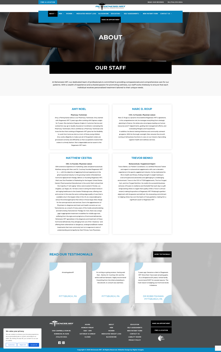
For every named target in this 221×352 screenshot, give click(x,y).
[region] (22, 338)
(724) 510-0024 (61, 337)
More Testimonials (162, 254)
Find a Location (161, 330)
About (51, 13)
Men (60, 13)
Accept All (34, 345)
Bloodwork (103, 13)
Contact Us (165, 13)
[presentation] (41, 282)
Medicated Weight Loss (86, 13)
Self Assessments (131, 13)
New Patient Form (150, 13)
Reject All (23, 345)
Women (69, 13)
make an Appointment (161, 323)
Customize (11, 345)
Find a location (48, 2)
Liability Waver (134, 337)
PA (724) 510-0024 (175, 2)
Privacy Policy (135, 340)
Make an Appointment (111, 20)
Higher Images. (138, 350)
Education (115, 13)
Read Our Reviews (156, 2)
